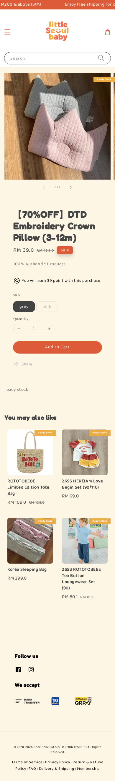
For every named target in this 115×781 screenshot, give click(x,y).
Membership (88, 769)
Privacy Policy (57, 762)
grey (24, 306)
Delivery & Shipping (56, 769)
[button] (7, 32)
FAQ (32, 769)
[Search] (101, 58)
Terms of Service (27, 762)
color (17, 295)
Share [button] (27, 364)
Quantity (20, 319)
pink (46, 306)
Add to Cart (57, 347)
